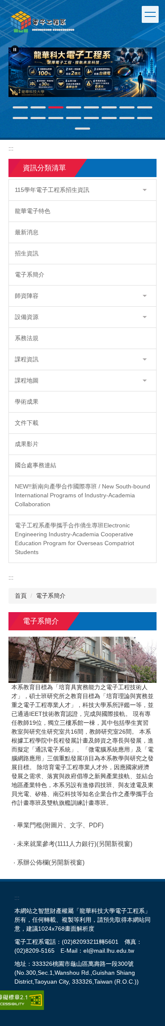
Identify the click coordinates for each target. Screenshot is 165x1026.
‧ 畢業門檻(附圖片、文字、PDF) (59, 825)
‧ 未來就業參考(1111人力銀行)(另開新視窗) (73, 843)
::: (11, 148)
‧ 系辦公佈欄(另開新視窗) (49, 862)
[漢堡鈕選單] (150, 14)
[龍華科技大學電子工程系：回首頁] (42, 21)
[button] (15, 49)
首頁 (21, 595)
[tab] (20, 107)
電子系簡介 (51, 595)
